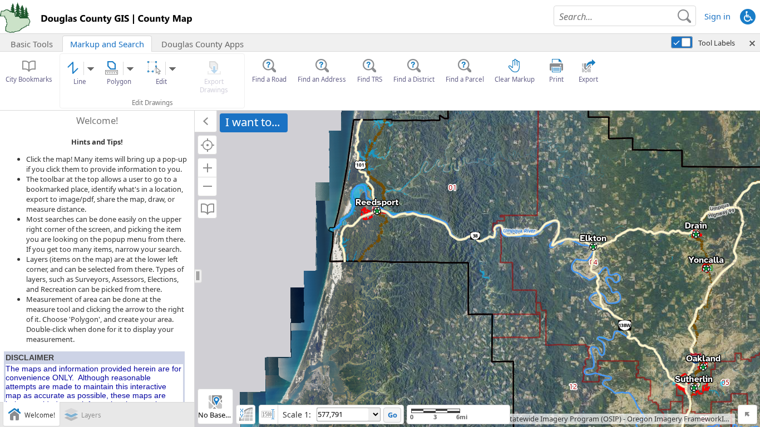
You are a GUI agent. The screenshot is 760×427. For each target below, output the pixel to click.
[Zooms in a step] (207, 167)
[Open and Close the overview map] (747, 414)
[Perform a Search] (684, 16)
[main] (477, 269)
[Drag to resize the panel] (198, 276)
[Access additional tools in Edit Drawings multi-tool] (172, 69)
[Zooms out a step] (207, 186)
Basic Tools (32, 43)
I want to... (252, 122)
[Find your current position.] (207, 145)
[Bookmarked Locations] (207, 209)
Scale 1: (297, 414)
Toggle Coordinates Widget (245, 414)
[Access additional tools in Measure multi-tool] (130, 69)
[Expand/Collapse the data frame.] (206, 121)
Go (392, 415)
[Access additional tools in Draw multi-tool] (90, 69)
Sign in (717, 16)
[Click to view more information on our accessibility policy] (747, 16)
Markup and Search (107, 43)
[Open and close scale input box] (268, 414)
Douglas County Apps (202, 43)
